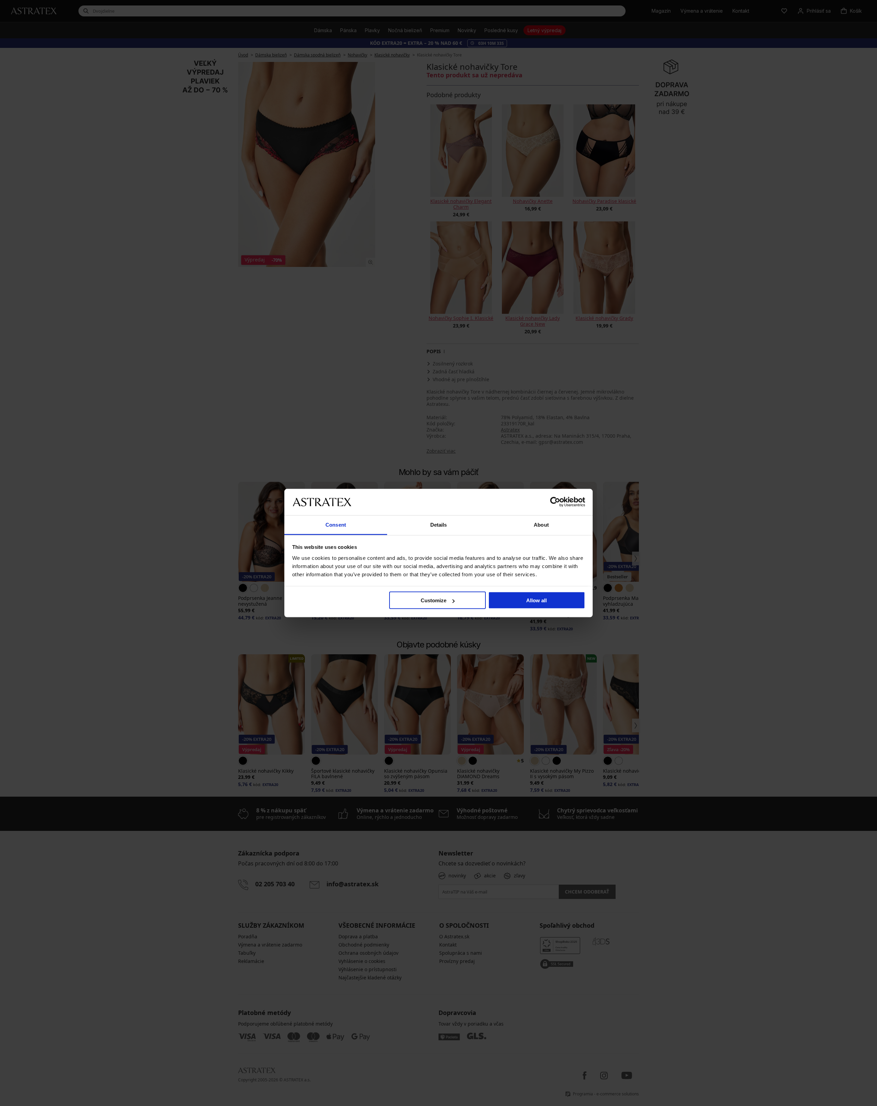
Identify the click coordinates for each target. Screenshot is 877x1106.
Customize (433, 600)
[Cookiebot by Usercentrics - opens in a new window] (555, 502)
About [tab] (541, 524)
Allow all (536, 600)
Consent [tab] (335, 524)
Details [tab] (438, 524)
